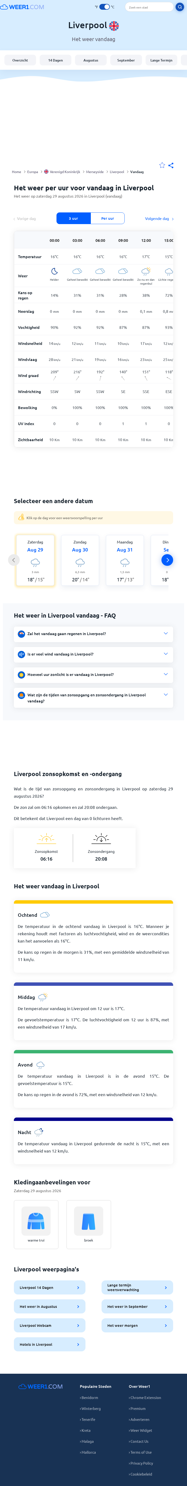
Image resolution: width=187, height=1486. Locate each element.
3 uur (73, 218)
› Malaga (87, 1441)
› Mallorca (88, 1452)
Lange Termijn (161, 60)
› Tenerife (87, 1419)
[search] (180, 7)
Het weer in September (127, 1306)
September (126, 60)
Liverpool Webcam (35, 1325)
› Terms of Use (140, 1452)
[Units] (104, 7)
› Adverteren (139, 1419)
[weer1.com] (22, 7)
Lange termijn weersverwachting (123, 1287)
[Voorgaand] (14, 560)
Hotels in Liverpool (36, 1344)
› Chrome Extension (145, 1397)
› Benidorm (89, 1397)
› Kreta (85, 1430)
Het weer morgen (122, 1325)
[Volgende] (167, 560)
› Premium (137, 1408)
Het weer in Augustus (38, 1306)
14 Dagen (55, 60)
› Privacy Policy (141, 1463)
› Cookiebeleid (140, 1474)
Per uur (107, 218)
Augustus (91, 60)
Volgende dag (157, 218)
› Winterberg (90, 1408)
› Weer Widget (140, 1430)
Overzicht (20, 60)
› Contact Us (139, 1441)
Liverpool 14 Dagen (36, 1287)
